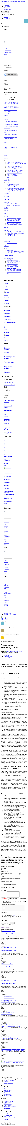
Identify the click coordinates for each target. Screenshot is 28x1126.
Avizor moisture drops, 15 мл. (8, 983)
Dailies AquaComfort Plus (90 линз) (15, 233)
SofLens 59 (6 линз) (11, 250)
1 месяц (6, 295)
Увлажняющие (8, 441)
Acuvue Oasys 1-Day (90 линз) (14, 166)
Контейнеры (8, 474)
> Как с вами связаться (9, 144)
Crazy (5, 338)
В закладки (3, 924)
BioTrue (6, 199)
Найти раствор (7, 1104)
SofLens (6, 246)
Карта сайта (7, 1108)
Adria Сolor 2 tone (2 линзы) (14, 270)
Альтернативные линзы (10, 1106)
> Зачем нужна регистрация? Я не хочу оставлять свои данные (11, 103)
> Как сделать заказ (7, 49)
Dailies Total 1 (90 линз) (12, 236)
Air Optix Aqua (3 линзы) (13, 184)
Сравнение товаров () (9, 1117)
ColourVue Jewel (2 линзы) (13, 223)
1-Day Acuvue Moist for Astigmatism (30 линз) (12, 1062)
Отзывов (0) (7, 657)
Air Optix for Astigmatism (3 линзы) (15, 188)
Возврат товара (8, 1095)
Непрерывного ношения (8, 367)
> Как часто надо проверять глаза (6, 586)
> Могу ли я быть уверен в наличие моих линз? (10, 137)
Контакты (6, 1081)
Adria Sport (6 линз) (11, 268)
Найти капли (7, 1105)
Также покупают (8, 996)
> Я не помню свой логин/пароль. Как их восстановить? (11, 106)
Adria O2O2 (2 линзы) (12, 264)
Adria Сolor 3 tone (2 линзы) (14, 272)
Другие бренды (8, 255)
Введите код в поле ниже (8, 904)
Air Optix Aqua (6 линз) (12, 185)
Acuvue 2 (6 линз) (11, 174)
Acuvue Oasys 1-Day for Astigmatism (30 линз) (12, 1050)
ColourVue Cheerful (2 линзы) (14, 219)
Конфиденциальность (9, 1088)
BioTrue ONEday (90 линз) (13, 205)
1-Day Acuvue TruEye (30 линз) (14, 167)
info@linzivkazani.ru (9, 1080)
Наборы (6, 485)
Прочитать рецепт (8, 1101)
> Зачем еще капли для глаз (10, 134)
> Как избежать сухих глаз (6, 599)
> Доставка (6, 564)
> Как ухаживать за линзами (6, 543)
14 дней (6, 289)
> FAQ (5, 573)
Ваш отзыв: (3, 897)
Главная (6, 1119)
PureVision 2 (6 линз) (12, 243)
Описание (6, 655)
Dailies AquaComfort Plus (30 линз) (15, 231)
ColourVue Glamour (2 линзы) (14, 222)
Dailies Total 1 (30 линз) (12, 234)
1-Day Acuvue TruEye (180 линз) (15, 170)
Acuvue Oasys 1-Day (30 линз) (14, 162)
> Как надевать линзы (6, 526)
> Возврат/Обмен (6, 570)
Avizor (13, 915)
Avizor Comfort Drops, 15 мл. (8, 950)
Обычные (7, 310)
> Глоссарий (6, 521)
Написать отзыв (5, 927)
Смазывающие (8, 448)
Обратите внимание (9, 998)
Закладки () (7, 1116)
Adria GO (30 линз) (11, 262)
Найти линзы (7, 1102)
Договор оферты (8, 1090)
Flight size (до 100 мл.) (7, 428)
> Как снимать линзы (6, 531)
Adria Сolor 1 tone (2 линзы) (14, 269)
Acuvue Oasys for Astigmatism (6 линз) (10, 1026)
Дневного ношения (7, 348)
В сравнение (10, 924)
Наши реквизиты (8, 1083)
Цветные (6, 332)
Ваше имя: (3, 890)
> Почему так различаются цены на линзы (10, 110)
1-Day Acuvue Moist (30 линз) (14, 171)
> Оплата (6, 567)
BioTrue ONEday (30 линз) (13, 203)
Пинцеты (7, 479)
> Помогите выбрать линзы (11, 124)
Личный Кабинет (8, 1113)
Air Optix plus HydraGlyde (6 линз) (15, 190)
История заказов (8, 1115)
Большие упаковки (7, 419)
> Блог (5, 581)
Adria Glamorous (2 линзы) (13, 261)
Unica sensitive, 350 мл (6, 966)
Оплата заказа (7, 1094)
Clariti (6, 208)
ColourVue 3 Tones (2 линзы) (14, 218)
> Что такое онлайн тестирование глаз (7, 593)
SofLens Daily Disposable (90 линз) (15, 252)
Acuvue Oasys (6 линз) (12, 175)
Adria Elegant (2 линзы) (12, 260)
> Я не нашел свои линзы (10, 121)
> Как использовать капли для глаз (7, 537)
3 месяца (6, 300)
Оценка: (3, 901)
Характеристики (8, 656)
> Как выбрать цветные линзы (6, 604)
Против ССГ (6, 464)
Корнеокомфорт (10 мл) (7, 1014)
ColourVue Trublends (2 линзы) (14, 224)
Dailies (6, 227)
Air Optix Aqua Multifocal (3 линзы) (15, 186)
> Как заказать (6, 561)
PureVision (7, 239)
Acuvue (6, 158)
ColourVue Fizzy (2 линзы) (13, 220)
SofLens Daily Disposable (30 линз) (15, 251)
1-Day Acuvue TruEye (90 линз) (14, 169)
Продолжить (4, 912)
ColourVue (7, 214)
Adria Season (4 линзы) (12, 266)
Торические (7, 316)
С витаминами (8, 455)
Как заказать (7, 1091)
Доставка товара (8, 1092)
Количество (4, 923)
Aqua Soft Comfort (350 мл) (8, 934)
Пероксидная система (8, 411)
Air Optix (6, 180)
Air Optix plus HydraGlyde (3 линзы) (16, 189)
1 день (6, 283)
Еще (8, 177)
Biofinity (6, 193)
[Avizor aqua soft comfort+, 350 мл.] (14, 651)
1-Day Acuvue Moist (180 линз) (14, 173)
